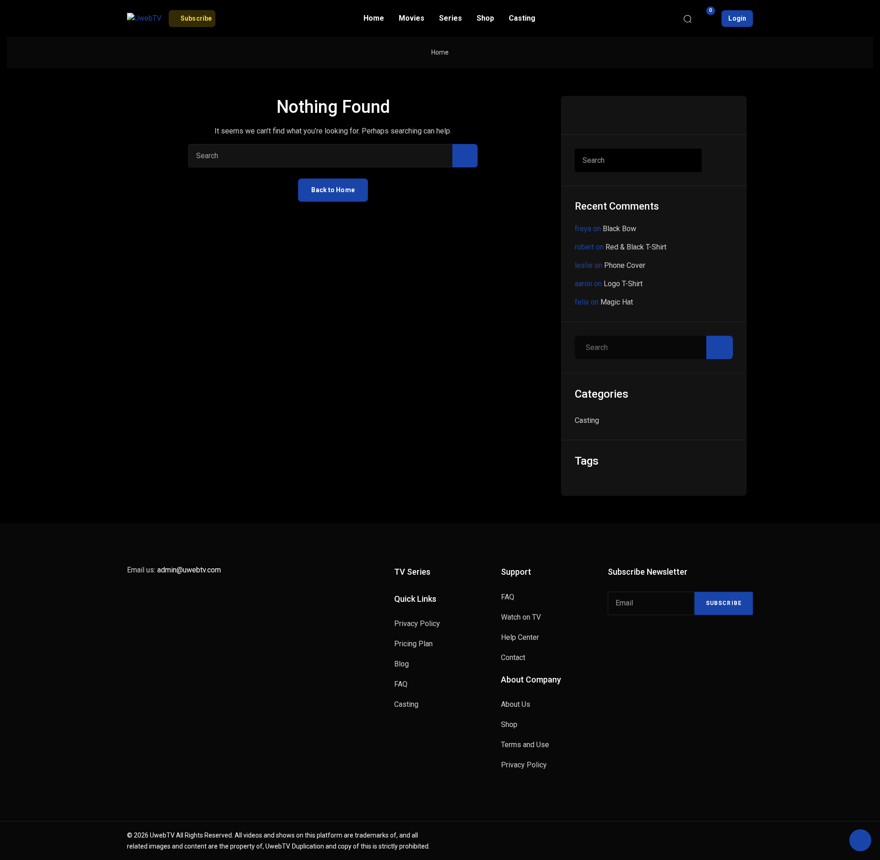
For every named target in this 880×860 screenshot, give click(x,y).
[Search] (687, 18)
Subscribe (724, 603)
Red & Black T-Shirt (635, 247)
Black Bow (619, 228)
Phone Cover (624, 265)
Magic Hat (616, 302)
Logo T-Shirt (623, 283)
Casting (587, 420)
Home (440, 52)
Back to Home (332, 190)
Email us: (174, 570)
